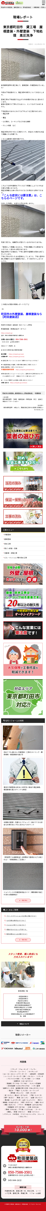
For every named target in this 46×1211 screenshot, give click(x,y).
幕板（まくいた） (23, 1098)
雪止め (11, 1090)
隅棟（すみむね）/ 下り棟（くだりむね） (20, 1109)
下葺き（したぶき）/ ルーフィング (27, 1090)
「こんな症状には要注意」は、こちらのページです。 (21, 196)
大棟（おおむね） (34, 1107)
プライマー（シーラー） (18, 1071)
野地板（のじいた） (17, 1093)
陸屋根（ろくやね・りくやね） (17, 1083)
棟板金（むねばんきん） (11, 1102)
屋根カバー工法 (8, 1088)
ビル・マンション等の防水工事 (15, 557)
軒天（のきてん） (28, 1102)
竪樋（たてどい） (34, 1112)
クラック (14, 1069)
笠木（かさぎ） (31, 1093)
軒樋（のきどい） (20, 1112)
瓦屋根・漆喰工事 (10, 553)
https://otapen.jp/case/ (16, 354)
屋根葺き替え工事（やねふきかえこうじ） (30, 1088)
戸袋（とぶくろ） (37, 1095)
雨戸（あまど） (9, 1098)
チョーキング (23, 1069)
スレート (41, 1114)
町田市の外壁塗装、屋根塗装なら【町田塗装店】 (17, 1204)
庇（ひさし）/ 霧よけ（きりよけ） (17, 1095)
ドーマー (39, 1109)
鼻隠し (9, 1112)
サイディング (33, 1071)
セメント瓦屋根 (35, 1083)
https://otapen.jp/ (7, 333)
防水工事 (7, 544)
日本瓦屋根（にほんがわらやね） (19, 1086)
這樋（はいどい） (37, 1098)
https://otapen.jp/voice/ (16, 356)
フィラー (33, 1069)
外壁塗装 (7, 534)
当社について (24, 1024)
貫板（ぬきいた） (10, 1105)
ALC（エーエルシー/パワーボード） (16, 1074)
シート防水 (36, 1079)
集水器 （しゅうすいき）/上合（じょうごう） (20, 1100)
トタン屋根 (36, 1086)
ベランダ (40, 1076)
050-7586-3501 (22, 339)
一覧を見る (24, 900)
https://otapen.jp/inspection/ (25, 369)
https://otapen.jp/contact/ (18, 382)
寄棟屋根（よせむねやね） (34, 1105)
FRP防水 (16, 1114)
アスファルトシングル (28, 1114)
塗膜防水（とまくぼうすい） (24, 1081)
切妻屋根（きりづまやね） (17, 1107)
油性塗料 (33, 1074)
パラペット (7, 1114)
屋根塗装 (7, 539)
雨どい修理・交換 (10, 548)
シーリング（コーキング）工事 (15, 1076)
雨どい (40, 1100)
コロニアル (23, 1116)
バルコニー (31, 1076)
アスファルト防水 (13, 1079)
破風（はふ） (40, 1102)
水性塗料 (41, 1074)
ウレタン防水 (26, 1079)
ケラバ (21, 1105)
